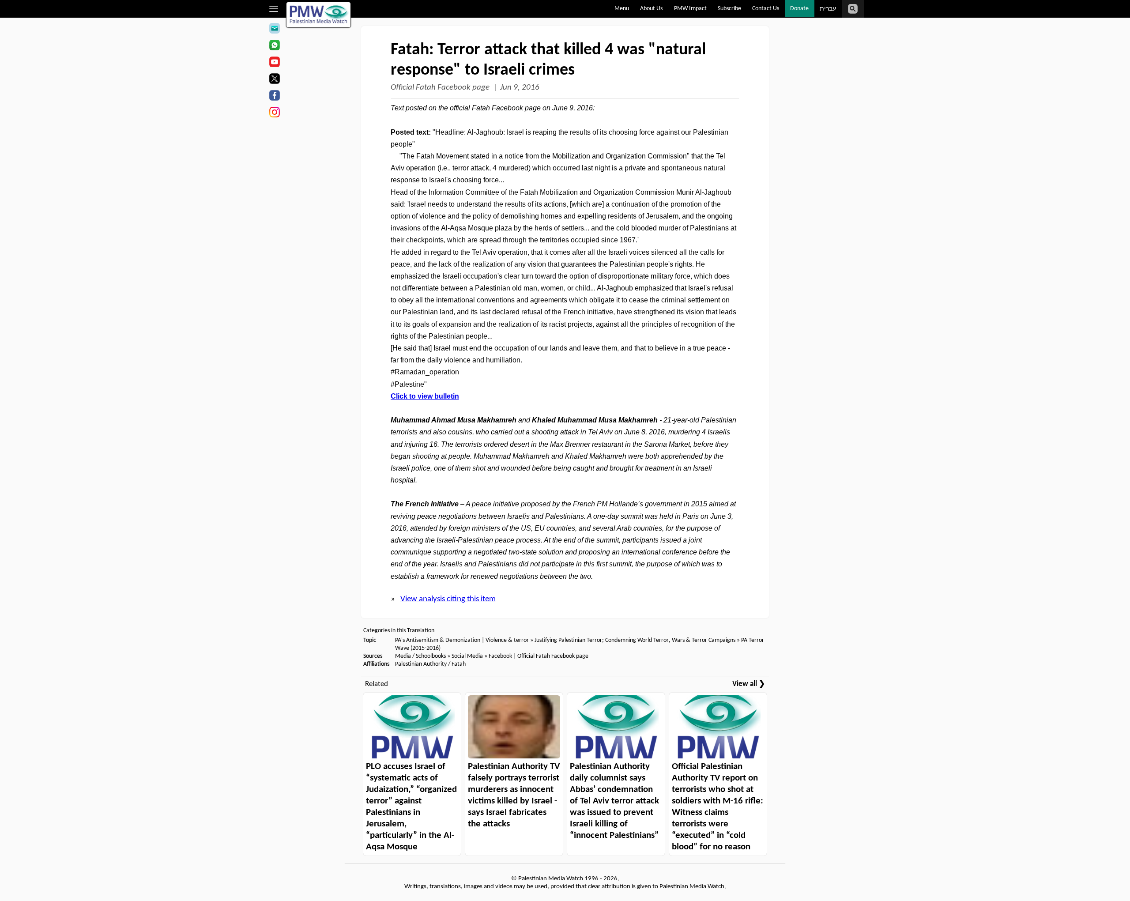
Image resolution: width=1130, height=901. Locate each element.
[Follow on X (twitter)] (274, 80)
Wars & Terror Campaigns (703, 640)
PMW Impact (690, 8)
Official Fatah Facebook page (440, 87)
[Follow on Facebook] (274, 96)
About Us (651, 8)
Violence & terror (507, 640)
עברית (828, 9)
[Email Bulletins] (274, 29)
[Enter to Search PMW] (853, 9)
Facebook (500, 656)
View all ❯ (748, 684)
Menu (621, 8)
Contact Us (765, 8)
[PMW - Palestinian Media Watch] (318, 14)
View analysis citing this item (448, 599)
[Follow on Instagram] (274, 113)
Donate (799, 8)
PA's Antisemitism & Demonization (437, 640)
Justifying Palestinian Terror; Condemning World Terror (602, 640)
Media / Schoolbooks (420, 656)
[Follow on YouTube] (274, 63)
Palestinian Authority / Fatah (430, 664)
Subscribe (729, 8)
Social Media (467, 656)
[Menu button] (274, 9)
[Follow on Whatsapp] (274, 46)
